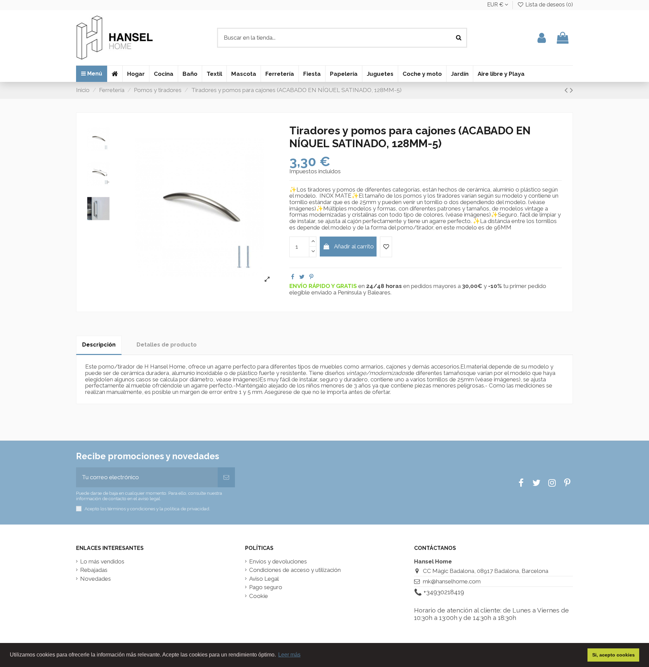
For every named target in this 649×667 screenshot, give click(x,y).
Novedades (95, 579)
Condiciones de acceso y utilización (295, 570)
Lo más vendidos (102, 561)
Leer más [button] (289, 655)
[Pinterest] (311, 276)
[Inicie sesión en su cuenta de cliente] (541, 38)
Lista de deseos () (548, 4)
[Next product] (571, 90)
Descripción (99, 344)
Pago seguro (265, 587)
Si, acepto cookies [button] (613, 655)
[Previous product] (567, 90)
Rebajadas (93, 570)
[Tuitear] (302, 276)
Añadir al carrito (354, 246)
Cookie (258, 596)
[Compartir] (292, 276)
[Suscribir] (226, 477)
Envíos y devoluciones (278, 561)
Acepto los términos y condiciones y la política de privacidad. (147, 508)
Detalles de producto (167, 344)
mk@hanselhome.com (452, 581)
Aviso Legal (264, 579)
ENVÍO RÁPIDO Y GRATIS (323, 286)
